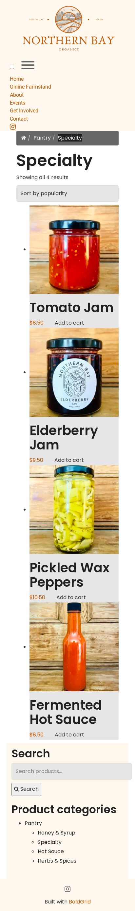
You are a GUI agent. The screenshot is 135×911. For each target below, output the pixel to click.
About (17, 95)
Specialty (50, 842)
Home (17, 79)
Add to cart (69, 323)
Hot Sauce (51, 851)
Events (17, 103)
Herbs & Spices (57, 861)
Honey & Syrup (56, 832)
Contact (19, 119)
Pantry (42, 138)
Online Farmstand (30, 87)
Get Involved (24, 111)
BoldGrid (80, 901)
